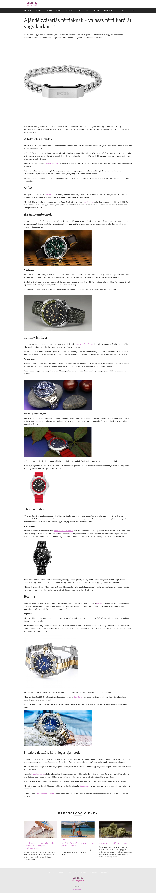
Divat (26, 839)
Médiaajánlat (78, 889)
